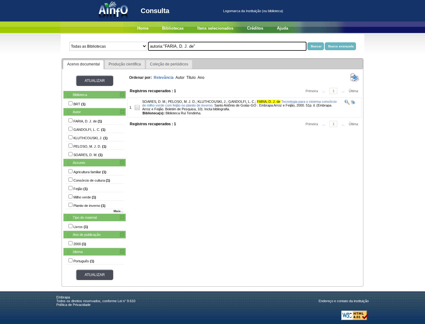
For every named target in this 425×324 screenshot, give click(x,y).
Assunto (79, 162)
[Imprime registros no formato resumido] (355, 81)
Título (191, 77)
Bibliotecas (173, 28)
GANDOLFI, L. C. (241, 101)
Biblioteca (80, 95)
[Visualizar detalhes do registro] (347, 103)
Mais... (119, 211)
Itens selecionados (215, 28)
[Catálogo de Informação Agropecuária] (113, 20)
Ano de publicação (86, 234)
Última (353, 91)
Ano (201, 77)
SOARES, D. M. (154, 101)
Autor (77, 112)
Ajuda (282, 28)
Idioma (78, 252)
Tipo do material (85, 217)
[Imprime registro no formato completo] (353, 103)
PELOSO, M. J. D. (182, 101)
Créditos (255, 28)
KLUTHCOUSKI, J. (212, 101)
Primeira (312, 91)
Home (142, 28)
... (323, 91)
